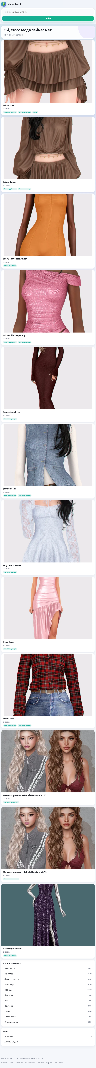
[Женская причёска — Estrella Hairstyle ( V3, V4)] (48, 844)
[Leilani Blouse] (48, 154)
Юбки (35, 112)
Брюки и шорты (10, 112)
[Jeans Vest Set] (48, 461)
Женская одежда (24, 112)
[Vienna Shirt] (48, 691)
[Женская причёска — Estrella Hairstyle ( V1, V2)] (48, 767)
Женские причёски (11, 802)
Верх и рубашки (10, 189)
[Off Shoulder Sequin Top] (48, 307)
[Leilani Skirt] (48, 77)
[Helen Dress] (48, 614)
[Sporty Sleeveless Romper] (48, 231)
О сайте (4, 1063)
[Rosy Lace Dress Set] (48, 537)
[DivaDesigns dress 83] (48, 921)
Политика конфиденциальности (50, 1063)
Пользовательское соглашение (22, 1063)
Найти (48, 18)
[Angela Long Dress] (48, 384)
